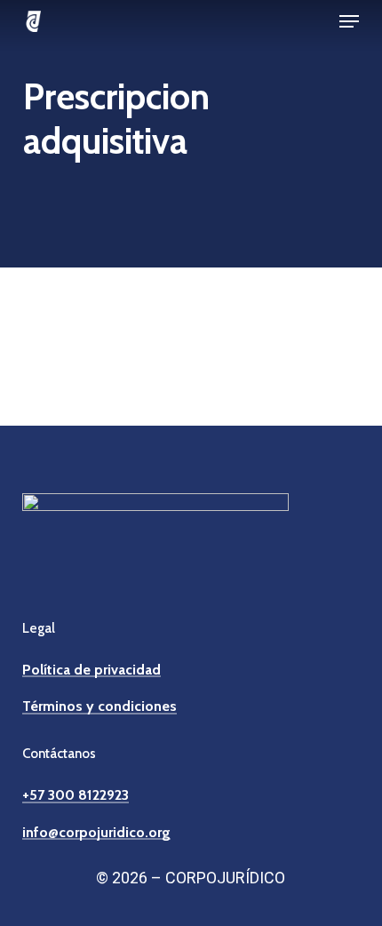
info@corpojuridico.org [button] (96, 833)
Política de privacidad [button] (91, 670)
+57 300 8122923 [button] (75, 795)
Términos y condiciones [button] (99, 706)
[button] (349, 21)
